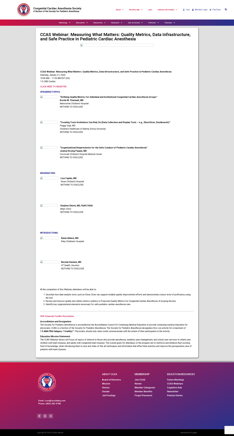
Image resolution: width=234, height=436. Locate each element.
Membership (134, 10)
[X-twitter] (50, 416)
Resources (98, 22)
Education (80, 22)
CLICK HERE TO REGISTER (53, 86)
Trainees (168, 22)
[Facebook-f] (39, 416)
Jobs (150, 10)
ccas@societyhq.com (55, 400)
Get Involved (134, 22)
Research (115, 22)
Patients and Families (166, 10)
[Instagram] (45, 416)
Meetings (63, 22)
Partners (152, 22)
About (118, 10)
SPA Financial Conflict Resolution (57, 316)
